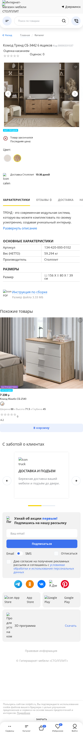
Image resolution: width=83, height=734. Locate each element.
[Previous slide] (8, 94)
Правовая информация (41, 651)
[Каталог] (7, 21)
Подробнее (23, 713)
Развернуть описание (20, 228)
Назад (8, 35)
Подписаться (42, 544)
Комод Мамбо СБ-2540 (13, 399)
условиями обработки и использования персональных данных (43, 568)
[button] (35, 505)
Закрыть (41, 719)
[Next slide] (75, 94)
